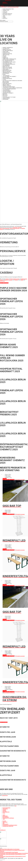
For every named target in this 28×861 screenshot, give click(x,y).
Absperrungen (16, 278)
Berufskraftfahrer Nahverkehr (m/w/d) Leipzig (9, 849)
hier (15, 805)
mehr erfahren (3, 722)
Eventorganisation (8, 9)
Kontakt (5, 18)
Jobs (4, 16)
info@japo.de (2, 830)
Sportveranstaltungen (4, 228)
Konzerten (15, 227)
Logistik (5, 11)
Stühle (1, 279)
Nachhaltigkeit (7, 14)
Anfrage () (5, 3)
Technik (16, 279)
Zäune (7, 278)
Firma (4, 17)
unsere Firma (5, 795)
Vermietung (6, 10)
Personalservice (7, 13)
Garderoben (2, 280)
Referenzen (5, 815)
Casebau (5, 12)
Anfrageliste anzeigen (20, 479)
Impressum (5, 822)
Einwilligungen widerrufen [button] (8, 826)
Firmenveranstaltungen (15, 228)
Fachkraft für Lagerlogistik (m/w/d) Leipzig (9, 852)
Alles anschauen (4, 282)
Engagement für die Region (8, 818)
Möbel (22, 279)
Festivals (20, 227)
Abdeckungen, (24, 278)
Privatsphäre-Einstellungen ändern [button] (10, 825)
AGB (3, 823)
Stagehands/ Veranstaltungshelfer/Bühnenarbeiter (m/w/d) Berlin (14, 853)
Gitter (12, 278)
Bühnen (6, 279)
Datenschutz (5, 824)
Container (10, 279)
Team (4, 814)
